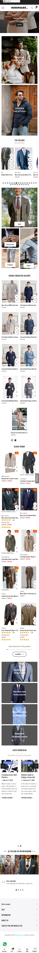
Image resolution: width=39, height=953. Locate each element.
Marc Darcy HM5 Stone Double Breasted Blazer (16, 305)
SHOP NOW (19, 24)
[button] (6, 527)
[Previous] (3, 766)
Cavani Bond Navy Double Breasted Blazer (14, 369)
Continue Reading (29, 842)
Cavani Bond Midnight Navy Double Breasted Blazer (17, 401)
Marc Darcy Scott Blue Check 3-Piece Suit (14, 518)
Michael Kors (6, 476)
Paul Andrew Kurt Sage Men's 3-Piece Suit (14, 559)
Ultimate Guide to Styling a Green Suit (12, 776)
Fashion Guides (30, 763)
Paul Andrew (5, 557)
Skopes (22, 172)
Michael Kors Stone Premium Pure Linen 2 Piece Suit (17, 478)
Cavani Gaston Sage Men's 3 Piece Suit (13, 596)
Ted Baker (23, 479)
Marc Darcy (5, 172)
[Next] (35, 766)
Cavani (4, 594)
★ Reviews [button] (37, 478)
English (8, 1)
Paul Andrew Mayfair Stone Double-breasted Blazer (17, 337)
